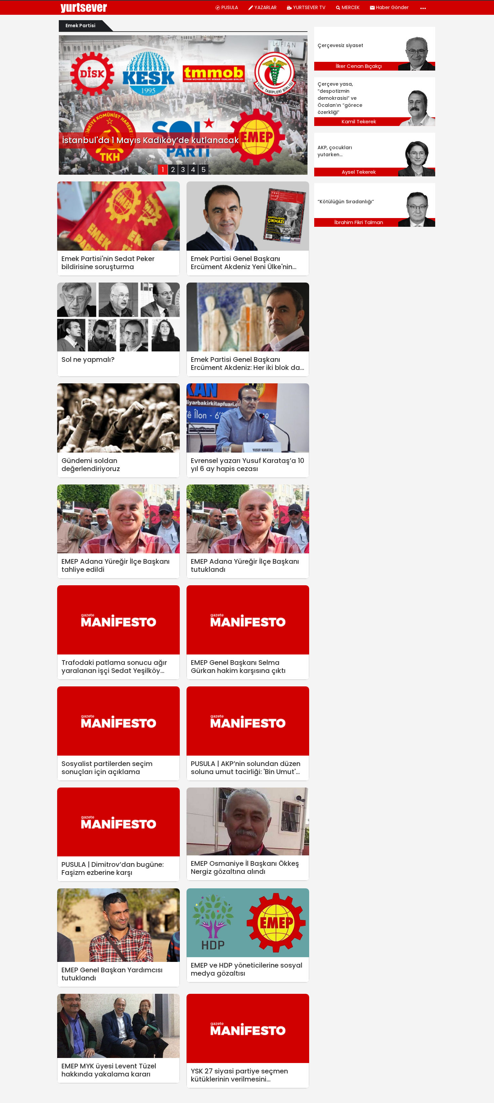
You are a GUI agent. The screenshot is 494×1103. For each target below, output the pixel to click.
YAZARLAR (265, 7)
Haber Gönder (392, 7)
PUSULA (229, 7)
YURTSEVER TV (309, 7)
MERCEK (351, 7)
